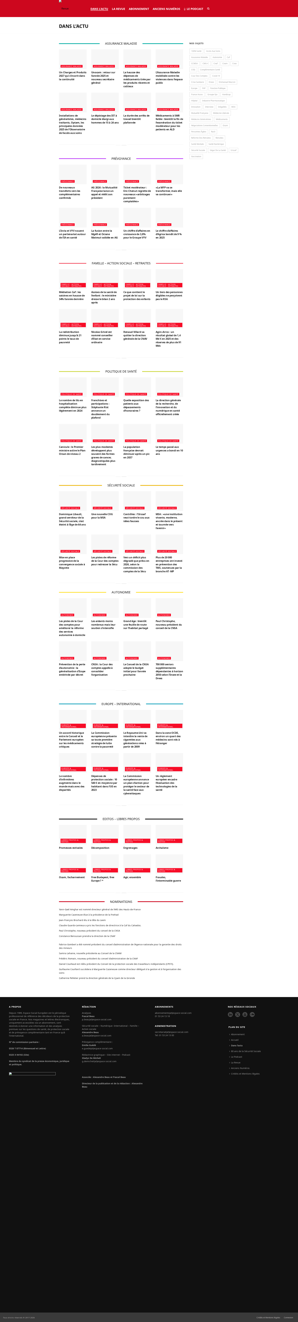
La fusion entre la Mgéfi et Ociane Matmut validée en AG (104, 234)
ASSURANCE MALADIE (71, 66)
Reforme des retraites (201, 138)
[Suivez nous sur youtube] (244, 1014)
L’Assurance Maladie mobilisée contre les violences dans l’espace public (169, 77)
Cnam (225, 63)
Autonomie (217, 57)
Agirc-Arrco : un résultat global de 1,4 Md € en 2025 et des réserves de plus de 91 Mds (168, 339)
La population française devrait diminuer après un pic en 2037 (136, 452)
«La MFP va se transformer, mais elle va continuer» (169, 191)
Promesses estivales (71, 848)
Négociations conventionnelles (204, 125)
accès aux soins (213, 51)
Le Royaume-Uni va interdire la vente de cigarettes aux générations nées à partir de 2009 (135, 739)
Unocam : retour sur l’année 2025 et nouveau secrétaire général (103, 77)
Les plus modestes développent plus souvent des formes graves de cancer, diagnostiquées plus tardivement (103, 455)
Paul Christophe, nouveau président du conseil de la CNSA (169, 624)
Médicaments (222, 119)
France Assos (197, 94)
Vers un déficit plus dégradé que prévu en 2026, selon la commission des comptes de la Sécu (136, 564)
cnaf (216, 63)
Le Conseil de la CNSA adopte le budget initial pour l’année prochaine (136, 669)
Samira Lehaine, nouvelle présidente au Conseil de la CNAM (90, 953)
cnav (234, 63)
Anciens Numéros (166, 9)
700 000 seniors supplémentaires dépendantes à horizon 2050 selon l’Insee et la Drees (169, 671)
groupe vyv (212, 94)
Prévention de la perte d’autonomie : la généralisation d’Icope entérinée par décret (72, 669)
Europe (194, 88)
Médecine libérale (221, 113)
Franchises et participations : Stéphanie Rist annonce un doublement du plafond (100, 409)
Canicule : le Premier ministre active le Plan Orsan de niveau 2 (72, 450)
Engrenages (130, 848)
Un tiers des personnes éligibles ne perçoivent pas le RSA (169, 295)
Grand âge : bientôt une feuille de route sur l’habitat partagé (135, 624)
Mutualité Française (199, 113)
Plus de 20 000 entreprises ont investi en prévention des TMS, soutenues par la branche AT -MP (169, 564)
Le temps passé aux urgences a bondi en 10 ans (169, 450)
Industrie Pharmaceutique (213, 100)
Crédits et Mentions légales (245, 1073)
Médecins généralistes (201, 119)
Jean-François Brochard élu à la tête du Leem (82, 920)
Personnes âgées (198, 131)
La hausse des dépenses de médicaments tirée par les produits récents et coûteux (136, 79)
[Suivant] (124, 583)
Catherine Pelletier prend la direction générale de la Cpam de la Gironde (97, 978)
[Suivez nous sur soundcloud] (252, 1014)
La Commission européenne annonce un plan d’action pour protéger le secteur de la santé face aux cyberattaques (136, 784)
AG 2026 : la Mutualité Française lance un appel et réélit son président (104, 193)
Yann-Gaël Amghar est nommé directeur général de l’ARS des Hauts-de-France (100, 909)
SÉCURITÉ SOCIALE (70, 508)
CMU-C (206, 63)
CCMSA (194, 63)
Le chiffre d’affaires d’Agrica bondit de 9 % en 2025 (169, 234)
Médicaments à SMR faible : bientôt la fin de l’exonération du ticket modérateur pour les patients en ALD (169, 122)
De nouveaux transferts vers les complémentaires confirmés (69, 193)
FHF (203, 88)
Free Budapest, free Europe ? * (102, 879)
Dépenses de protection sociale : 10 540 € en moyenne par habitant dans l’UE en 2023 (104, 783)
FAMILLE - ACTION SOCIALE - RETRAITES (71, 285)
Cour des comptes (199, 76)
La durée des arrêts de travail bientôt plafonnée (136, 119)
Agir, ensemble (132, 877)
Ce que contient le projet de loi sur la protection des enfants (136, 295)
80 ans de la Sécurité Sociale (246, 1051)
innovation (195, 107)
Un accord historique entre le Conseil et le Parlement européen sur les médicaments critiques (71, 739)
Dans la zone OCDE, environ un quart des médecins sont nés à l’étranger (168, 738)
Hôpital (194, 100)
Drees (211, 82)
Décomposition (100, 848)
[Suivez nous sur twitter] (237, 1014)
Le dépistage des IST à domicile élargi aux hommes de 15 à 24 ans (105, 119)
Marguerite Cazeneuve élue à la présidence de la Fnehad (89, 914)
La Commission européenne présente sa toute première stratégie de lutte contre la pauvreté (104, 739)
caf (228, 57)
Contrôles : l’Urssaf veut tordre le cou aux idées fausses (136, 517)
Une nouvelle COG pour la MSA (102, 515)
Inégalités (222, 107)
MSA (233, 107)
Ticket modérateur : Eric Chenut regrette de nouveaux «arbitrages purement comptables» (137, 194)
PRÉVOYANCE (67, 181)
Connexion (288, 1317)
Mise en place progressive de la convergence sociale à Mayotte (72, 562)
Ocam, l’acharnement (72, 877)
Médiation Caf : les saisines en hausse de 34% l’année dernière (72, 295)
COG (193, 69)
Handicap (226, 94)
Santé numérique (216, 144)
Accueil (235, 1039)
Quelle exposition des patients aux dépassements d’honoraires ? (136, 405)
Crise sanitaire (197, 82)
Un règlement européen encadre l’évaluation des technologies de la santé (166, 783)
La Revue (118, 9)
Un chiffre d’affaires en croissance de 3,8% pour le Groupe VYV (136, 234)
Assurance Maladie (199, 57)
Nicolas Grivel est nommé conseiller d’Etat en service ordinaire (102, 337)
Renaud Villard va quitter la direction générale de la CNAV (135, 335)
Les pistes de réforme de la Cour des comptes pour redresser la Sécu (105, 561)
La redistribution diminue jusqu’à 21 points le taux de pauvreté (70, 337)
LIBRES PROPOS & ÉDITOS (70, 841)
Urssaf (233, 150)
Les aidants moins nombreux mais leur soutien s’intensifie (103, 624)
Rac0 (213, 131)
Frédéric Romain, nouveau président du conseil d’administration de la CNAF (98, 958)
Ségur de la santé (218, 150)
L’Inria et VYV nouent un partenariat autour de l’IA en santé (72, 234)
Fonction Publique (218, 88)
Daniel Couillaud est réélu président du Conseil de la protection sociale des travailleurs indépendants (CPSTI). (116, 963)
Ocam (225, 125)
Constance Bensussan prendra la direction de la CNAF (87, 936)
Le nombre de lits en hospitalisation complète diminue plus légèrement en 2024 (72, 405)
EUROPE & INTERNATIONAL (69, 726)
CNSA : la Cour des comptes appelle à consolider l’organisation (102, 669)
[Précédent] (118, 583)
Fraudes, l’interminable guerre (168, 879)
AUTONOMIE (67, 615)
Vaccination (196, 156)
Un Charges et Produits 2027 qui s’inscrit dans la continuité (72, 76)
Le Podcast (195, 9)
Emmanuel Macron (227, 82)
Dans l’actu (99, 9)
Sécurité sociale (198, 150)
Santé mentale (197, 144)
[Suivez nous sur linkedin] (230, 1014)
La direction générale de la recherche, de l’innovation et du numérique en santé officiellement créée (168, 407)
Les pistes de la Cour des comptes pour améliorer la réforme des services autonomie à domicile (72, 628)
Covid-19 (216, 76)
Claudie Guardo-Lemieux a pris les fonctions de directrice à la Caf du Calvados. (100, 925)
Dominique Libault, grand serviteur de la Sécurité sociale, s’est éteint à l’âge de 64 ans (72, 519)
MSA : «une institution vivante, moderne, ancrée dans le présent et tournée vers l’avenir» (169, 521)
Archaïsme (162, 848)
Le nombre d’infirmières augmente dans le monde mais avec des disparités (71, 783)
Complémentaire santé (210, 69)
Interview (209, 107)
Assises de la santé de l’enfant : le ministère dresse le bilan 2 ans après (104, 297)
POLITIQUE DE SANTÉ (71, 394)
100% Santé (196, 51)
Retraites (219, 138)
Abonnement (139, 9)
